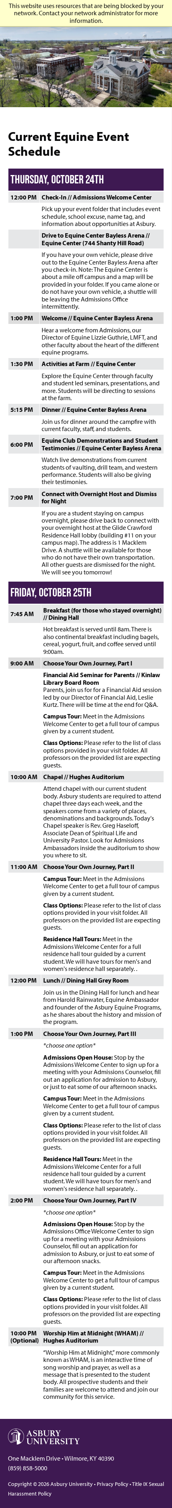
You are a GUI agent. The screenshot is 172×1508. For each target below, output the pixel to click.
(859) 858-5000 (27, 1468)
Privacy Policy (112, 1484)
